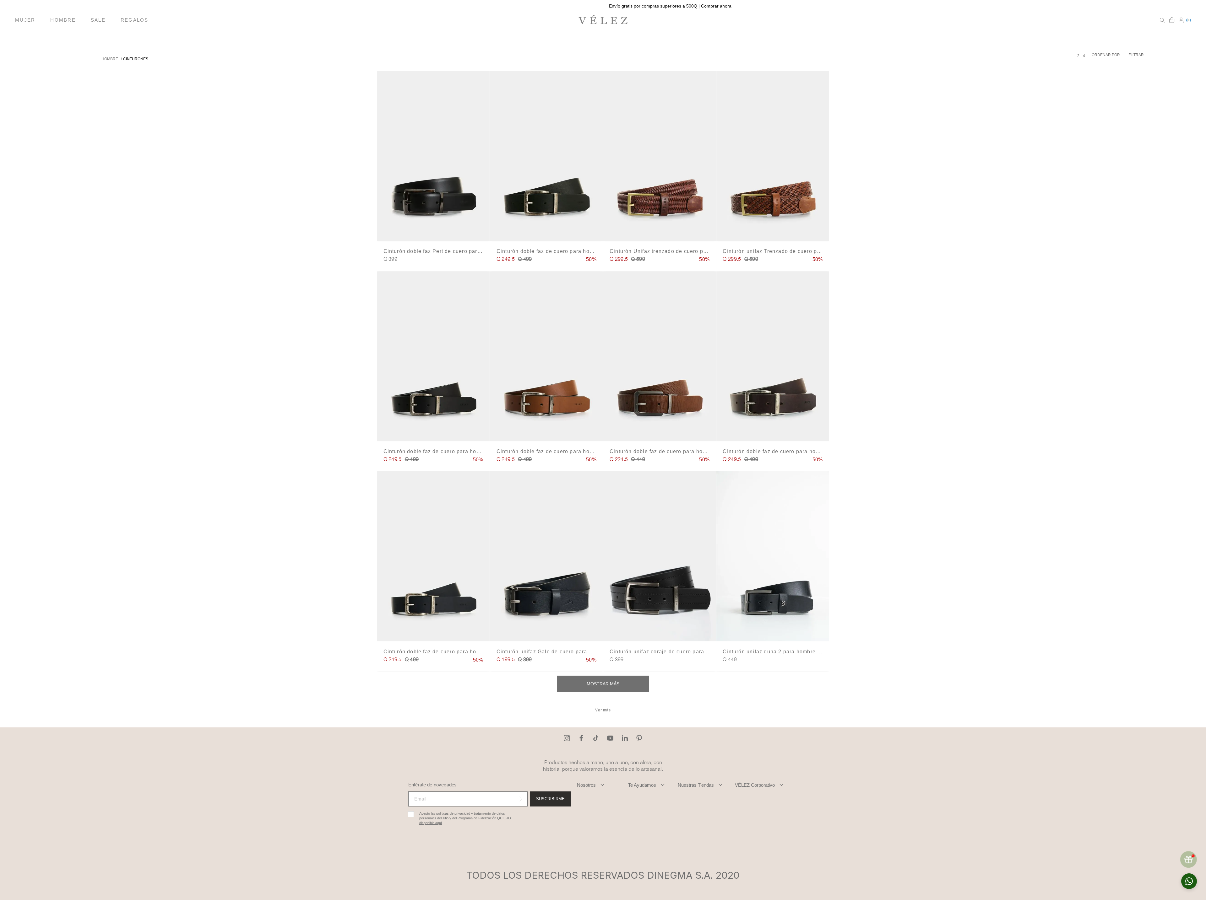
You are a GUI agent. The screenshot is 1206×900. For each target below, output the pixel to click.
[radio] (1078, 56)
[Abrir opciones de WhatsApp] (1189, 881)
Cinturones (135, 59)
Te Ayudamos (642, 785)
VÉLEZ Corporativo (755, 785)
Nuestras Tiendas (696, 785)
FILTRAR (1136, 55)
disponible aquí (430, 823)
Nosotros (586, 785)
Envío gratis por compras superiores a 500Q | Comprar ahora (603, 5)
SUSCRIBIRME (550, 798)
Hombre (109, 59)
